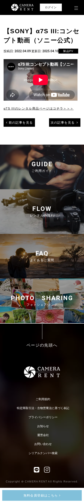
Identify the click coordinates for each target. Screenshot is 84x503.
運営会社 (43, 435)
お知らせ (43, 426)
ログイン (51, 7)
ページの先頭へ (42, 345)
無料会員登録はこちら (41, 495)
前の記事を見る (21, 122)
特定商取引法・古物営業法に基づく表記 (43, 408)
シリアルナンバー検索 (43, 453)
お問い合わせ (43, 444)
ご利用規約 (43, 399)
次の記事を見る (63, 122)
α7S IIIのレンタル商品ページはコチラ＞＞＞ (39, 108)
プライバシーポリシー (43, 417)
